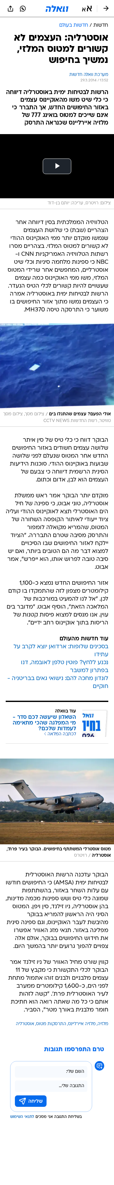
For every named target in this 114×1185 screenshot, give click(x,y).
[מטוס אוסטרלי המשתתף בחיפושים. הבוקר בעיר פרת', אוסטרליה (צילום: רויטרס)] (57, 810)
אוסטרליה (25, 1024)
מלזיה (103, 1024)
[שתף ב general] (10, 8)
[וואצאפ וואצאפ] (23, 8)
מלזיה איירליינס (82, 1024)
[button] (87, 8)
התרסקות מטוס (51, 1024)
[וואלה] (57, 8)
